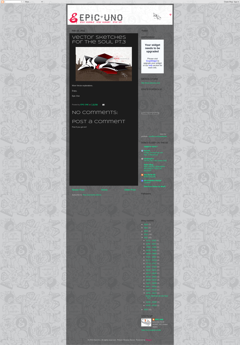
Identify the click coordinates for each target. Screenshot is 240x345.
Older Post (130, 189)
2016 (146, 224)
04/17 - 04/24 (151, 287)
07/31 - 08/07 (151, 257)
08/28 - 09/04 (151, 254)
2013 (146, 231)
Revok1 (147, 151)
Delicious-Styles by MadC (155, 186)
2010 (146, 310)
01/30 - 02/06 (151, 302)
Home (104, 189)
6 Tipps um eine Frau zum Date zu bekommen (153, 154)
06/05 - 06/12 (151, 270)
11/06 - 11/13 (151, 244)
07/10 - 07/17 (151, 263)
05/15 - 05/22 (151, 277)
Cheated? (147, 183)
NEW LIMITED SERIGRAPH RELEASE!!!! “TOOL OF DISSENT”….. (154, 169)
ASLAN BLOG (150, 175)
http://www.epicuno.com (150, 83)
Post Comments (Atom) (92, 195)
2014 (146, 228)
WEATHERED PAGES (152, 181)
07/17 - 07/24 (151, 260)
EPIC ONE (84, 105)
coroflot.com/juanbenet (158, 136)
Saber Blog (148, 165)
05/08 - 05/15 (151, 280)
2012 (146, 234)
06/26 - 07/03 (151, 267)
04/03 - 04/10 (151, 290)
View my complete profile (151, 330)
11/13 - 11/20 (151, 240)
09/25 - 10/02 (151, 250)
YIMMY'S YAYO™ (151, 147)
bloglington (149, 159)
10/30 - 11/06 (151, 247)
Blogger (149, 340)
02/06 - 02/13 (151, 293)
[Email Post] (103, 105)
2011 (146, 238)
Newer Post (78, 189)
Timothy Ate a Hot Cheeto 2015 (155, 161)
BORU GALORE (150, 177)
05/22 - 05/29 (151, 273)
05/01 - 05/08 (151, 283)
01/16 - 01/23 (151, 305)
